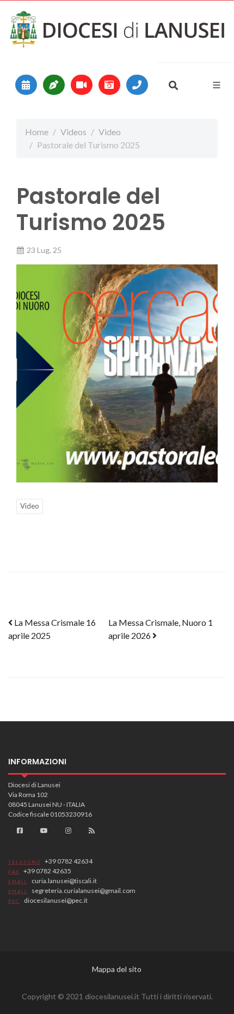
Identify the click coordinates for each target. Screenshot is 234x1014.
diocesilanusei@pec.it (56, 900)
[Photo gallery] (109, 85)
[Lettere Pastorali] (54, 85)
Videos (73, 131)
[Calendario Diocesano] (26, 85)
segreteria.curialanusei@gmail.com (84, 890)
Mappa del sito (116, 969)
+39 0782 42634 (69, 861)
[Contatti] (137, 85)
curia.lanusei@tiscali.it (64, 881)
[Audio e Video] (82, 85)
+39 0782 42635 (47, 871)
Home (36, 131)
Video (109, 131)
